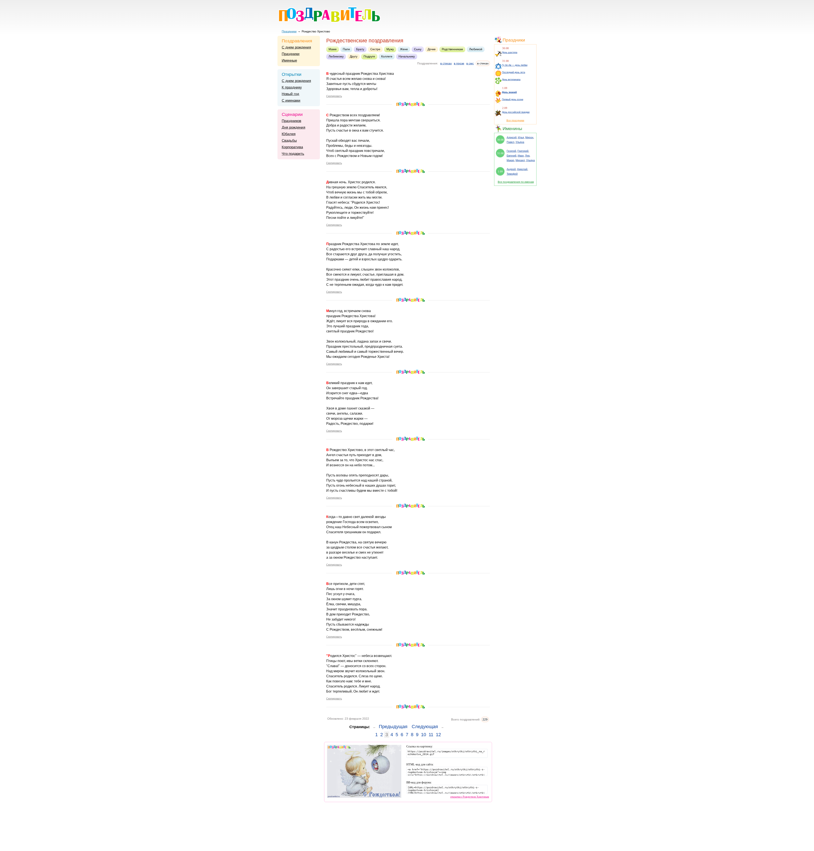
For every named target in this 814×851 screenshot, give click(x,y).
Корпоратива (292, 147)
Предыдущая (393, 726)
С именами (291, 101)
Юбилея (288, 134)
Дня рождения (293, 127)
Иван (521, 155)
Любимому (336, 56)
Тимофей (512, 173)
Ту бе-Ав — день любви (514, 65)
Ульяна (520, 142)
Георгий (511, 151)
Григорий (522, 151)
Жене (404, 49)
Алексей (512, 137)
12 (438, 734)
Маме (333, 49)
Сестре (375, 49)
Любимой (475, 49)
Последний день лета (513, 72)
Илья (521, 137)
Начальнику (407, 56)
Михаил (520, 160)
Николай (522, 169)
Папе (346, 49)
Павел (510, 142)
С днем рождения (296, 47)
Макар (510, 160)
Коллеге (386, 56)
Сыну (417, 49)
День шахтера (509, 52)
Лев (527, 155)
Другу (353, 56)
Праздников (291, 121)
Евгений (511, 155)
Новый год (290, 94)
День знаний (509, 92)
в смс (470, 63)
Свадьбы (289, 141)
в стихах (446, 63)
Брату (360, 49)
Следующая (425, 726)
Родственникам (452, 49)
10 (423, 734)
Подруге (369, 56)
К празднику (292, 87)
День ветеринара (511, 79)
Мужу (390, 49)
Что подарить (293, 154)
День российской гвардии (516, 112)
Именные (289, 60)
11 (431, 734)
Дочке (432, 49)
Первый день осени (512, 99)
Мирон (529, 137)
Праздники (289, 31)
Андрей (511, 169)
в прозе (459, 63)
